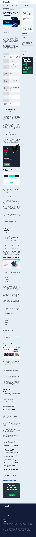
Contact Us (5, 519)
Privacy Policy (6, 513)
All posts (5, 508)
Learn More (12, 495)
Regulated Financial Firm (7, 480)
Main (4, 5)
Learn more (7, 164)
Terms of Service (6, 511)
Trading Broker (14, 480)
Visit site (25, 71)
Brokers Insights (10, 5)
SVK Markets (5, 385)
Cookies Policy (6, 515)
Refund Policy (6, 517)
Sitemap (4, 521)
